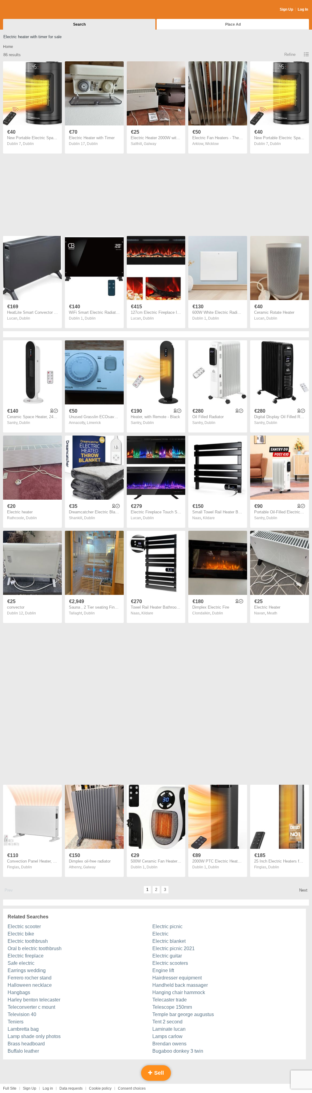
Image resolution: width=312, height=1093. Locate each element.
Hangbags (19, 992)
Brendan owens (169, 1043)
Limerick (94, 423)
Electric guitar (167, 955)
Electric (160, 933)
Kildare (209, 518)
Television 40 (22, 1014)
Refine (290, 54)
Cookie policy (100, 1088)
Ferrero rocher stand (29, 977)
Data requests (71, 1088)
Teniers (15, 1021)
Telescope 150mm (172, 1007)
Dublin (28, 144)
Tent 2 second (167, 1021)
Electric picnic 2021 (173, 948)
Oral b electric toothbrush (35, 948)
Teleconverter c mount (31, 1007)
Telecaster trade (169, 999)
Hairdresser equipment (177, 977)
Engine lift (163, 970)
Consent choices (132, 1088)
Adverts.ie (27, 9)
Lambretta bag (23, 1029)
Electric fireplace (26, 955)
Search (79, 24)
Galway (150, 144)
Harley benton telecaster (34, 999)
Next (303, 890)
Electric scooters (170, 963)
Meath (272, 613)
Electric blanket (169, 941)
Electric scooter (24, 926)
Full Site (9, 1088)
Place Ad (233, 24)
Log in (48, 1088)
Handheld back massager (180, 985)
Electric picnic (167, 926)
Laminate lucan (169, 1029)
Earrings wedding (27, 970)
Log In (303, 9)
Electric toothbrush (28, 941)
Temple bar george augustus (183, 1014)
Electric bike (21, 933)
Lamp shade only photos (34, 1036)
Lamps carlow (167, 1036)
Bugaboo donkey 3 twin (177, 1051)
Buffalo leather (23, 1051)
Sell (158, 1073)
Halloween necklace (30, 985)
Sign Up (286, 9)
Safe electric (21, 963)
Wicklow (212, 144)
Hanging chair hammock (178, 992)
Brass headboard (26, 1043)
